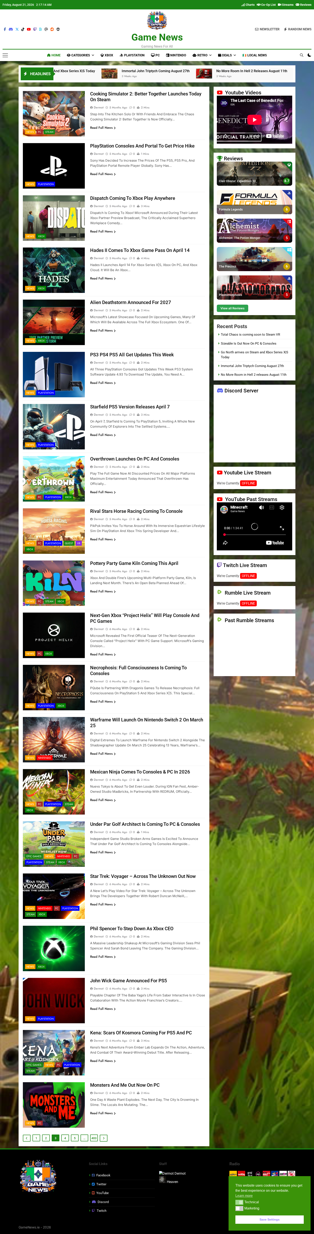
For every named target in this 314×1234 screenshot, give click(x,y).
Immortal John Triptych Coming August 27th (252, 366)
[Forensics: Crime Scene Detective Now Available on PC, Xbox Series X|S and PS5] (192, 74)
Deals (226, 55)
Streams (287, 4)
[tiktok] (23, 29)
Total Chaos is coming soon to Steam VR (250, 335)
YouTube (102, 1193)
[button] (239, 1202)
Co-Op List (268, 4)
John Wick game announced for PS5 (128, 980)
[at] (46, 29)
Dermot (99, 107)
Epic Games (33, 856)
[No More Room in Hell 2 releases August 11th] (95, 74)
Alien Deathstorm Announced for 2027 (130, 302)
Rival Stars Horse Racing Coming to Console (136, 511)
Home (55, 55)
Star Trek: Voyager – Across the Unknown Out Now (143, 876)
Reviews (305, 4)
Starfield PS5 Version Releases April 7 (130, 406)
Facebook (103, 1175)
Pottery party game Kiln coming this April (134, 563)
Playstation (134, 55)
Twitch (101, 1211)
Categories (80, 55)
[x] (17, 29)
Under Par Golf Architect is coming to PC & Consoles (145, 824)
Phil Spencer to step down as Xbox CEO (131, 928)
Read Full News (101, 127)
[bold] (40, 29)
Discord (103, 1202)
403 (94, 1138)
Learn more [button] (244, 1195)
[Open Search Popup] (301, 55)
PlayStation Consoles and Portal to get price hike (142, 146)
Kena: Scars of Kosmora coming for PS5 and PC (141, 1032)
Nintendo (177, 55)
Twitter (101, 1184)
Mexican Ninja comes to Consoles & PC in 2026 (140, 772)
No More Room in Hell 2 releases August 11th (142, 71)
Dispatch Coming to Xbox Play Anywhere (132, 198)
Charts (250, 4)
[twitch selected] (35, 29)
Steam (49, 132)
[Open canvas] (5, 55)
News (30, 132)
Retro (202, 55)
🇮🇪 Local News (254, 55)
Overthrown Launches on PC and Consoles (134, 459)
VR (78, 543)
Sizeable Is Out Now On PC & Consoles (248, 343)
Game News (157, 37)
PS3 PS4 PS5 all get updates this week (132, 354)
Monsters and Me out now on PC (125, 1085)
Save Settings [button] (270, 1219)
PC (157, 55)
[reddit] (52, 29)
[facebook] (5, 29)
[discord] (10, 29)
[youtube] (29, 29)
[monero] (58, 29)
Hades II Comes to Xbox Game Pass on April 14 (140, 250)
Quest (69, 543)
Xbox (108, 55)
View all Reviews (232, 308)
